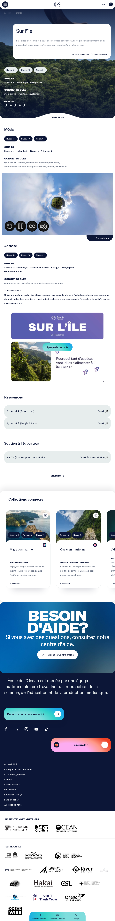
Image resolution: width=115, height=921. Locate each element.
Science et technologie (16, 82)
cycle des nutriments (14, 93)
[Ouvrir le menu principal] (5, 4)
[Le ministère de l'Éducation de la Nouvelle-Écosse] (40, 859)
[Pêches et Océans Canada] (22, 872)
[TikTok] (46, 729)
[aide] (111, 5)
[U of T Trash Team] (49, 900)
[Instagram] (26, 729)
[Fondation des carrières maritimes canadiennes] (93, 886)
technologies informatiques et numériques (41, 283)
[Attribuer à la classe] (45, 515)
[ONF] (45, 831)
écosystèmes (32, 93)
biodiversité (61, 166)
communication (11, 283)
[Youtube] (36, 729)
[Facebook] (6, 729)
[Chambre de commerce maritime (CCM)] (19, 900)
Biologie (34, 151)
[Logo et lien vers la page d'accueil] (57, 4)
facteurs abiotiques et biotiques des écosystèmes (29, 166)
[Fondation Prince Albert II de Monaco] (56, 872)
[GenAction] (19, 886)
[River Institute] (86, 873)
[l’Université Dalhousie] (20, 831)
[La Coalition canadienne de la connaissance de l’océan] (72, 859)
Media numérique (13, 271)
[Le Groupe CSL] (70, 886)
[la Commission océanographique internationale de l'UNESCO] (15, 859)
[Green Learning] (79, 900)
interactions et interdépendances (42, 162)
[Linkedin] (16, 729)
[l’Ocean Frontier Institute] (71, 831)
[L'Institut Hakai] (47, 886)
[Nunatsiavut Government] (107, 873)
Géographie (36, 82)
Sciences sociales (39, 267)
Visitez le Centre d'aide (61, 654)
